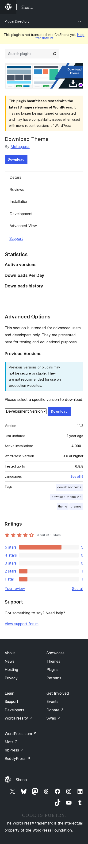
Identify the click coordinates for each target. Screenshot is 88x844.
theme (62, 506)
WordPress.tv (19, 718)
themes (76, 506)
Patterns (53, 678)
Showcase (55, 652)
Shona (21, 779)
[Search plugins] (54, 53)
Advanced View (23, 225)
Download (16, 159)
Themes (53, 661)
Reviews (17, 189)
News (10, 661)
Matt (11, 741)
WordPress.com (21, 733)
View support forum (21, 623)
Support (16, 238)
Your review (15, 588)
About (10, 652)
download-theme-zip (66, 497)
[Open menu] (80, 7)
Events (52, 701)
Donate (55, 710)
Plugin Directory (17, 21)
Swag (53, 718)
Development (21, 213)
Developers (14, 710)
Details (15, 177)
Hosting (11, 669)
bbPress (14, 750)
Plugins (52, 669)
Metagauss (20, 146)
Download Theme (27, 139)
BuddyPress (17, 758)
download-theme (69, 487)
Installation (19, 201)
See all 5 (76, 476)
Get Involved (57, 693)
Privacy (11, 678)
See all (77, 588)
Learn (9, 693)
